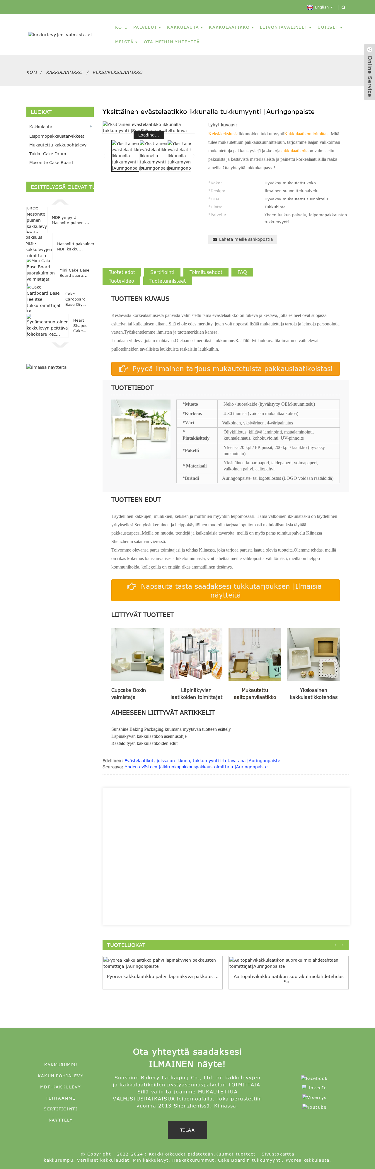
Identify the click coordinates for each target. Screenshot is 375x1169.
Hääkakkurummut (193, 1160)
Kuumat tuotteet (235, 1153)
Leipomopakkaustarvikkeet (56, 136)
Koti (31, 72)
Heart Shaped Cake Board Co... (80, 326)
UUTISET (328, 27)
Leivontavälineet (284, 27)
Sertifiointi (60, 1108)
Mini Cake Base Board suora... (74, 273)
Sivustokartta (278, 1153)
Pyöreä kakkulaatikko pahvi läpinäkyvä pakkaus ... (163, 976)
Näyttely (61, 1119)
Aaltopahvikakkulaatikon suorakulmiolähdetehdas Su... (289, 979)
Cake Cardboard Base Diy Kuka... (75, 299)
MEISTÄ (124, 41)
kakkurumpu (58, 1160)
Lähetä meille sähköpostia (246, 239)
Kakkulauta (40, 126)
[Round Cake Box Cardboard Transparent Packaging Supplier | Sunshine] (162, 963)
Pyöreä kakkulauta (307, 1160)
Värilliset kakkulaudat (103, 1160)
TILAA (187, 1129)
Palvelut (145, 27)
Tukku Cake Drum (47, 153)
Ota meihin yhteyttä (172, 41)
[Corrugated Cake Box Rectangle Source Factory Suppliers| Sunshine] (288, 963)
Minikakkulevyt (151, 1160)
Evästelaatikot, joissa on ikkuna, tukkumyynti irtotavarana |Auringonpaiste (202, 760)
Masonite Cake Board (51, 162)
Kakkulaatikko (229, 27)
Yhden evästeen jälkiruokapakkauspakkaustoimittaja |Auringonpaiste (196, 766)
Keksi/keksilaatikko (117, 72)
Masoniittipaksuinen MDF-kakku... (76, 246)
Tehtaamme (60, 1097)
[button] (60, 201)
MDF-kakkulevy (60, 1086)
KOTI (121, 27)
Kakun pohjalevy (60, 1075)
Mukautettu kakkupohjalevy (57, 144)
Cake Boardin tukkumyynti (250, 1160)
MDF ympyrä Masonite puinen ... (70, 220)
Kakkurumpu (60, 1064)
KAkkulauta (183, 27)
